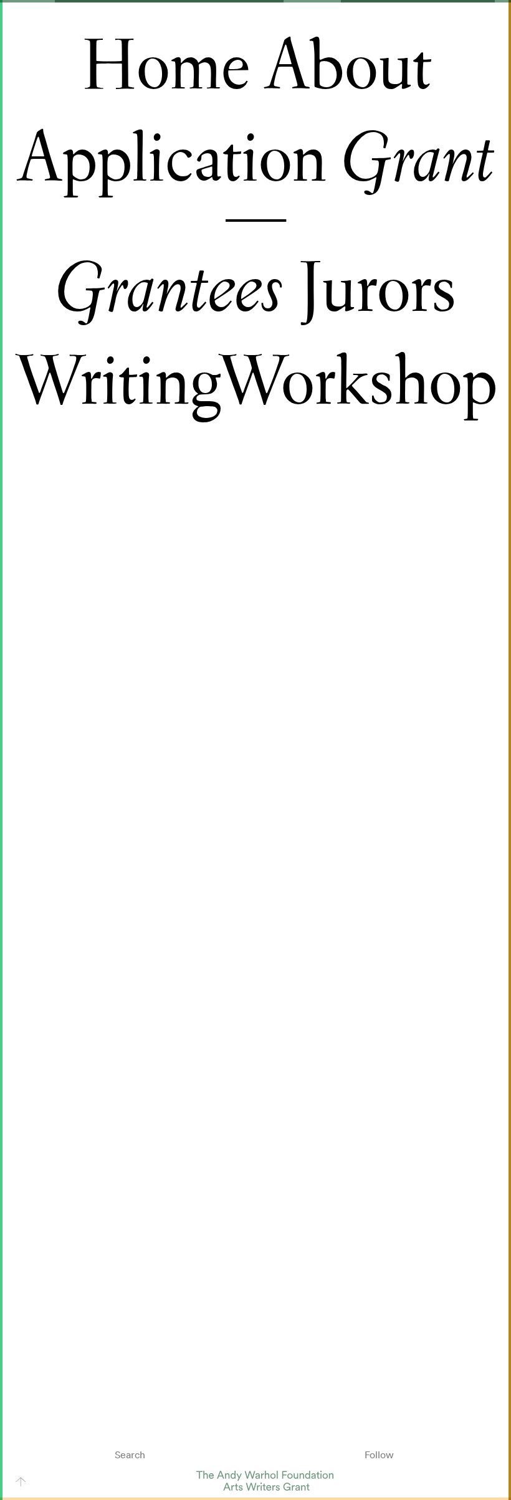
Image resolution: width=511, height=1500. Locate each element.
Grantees (169, 290)
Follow (379, 1454)
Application (172, 158)
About (347, 66)
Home (165, 66)
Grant (418, 159)
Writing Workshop (255, 381)
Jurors (377, 289)
